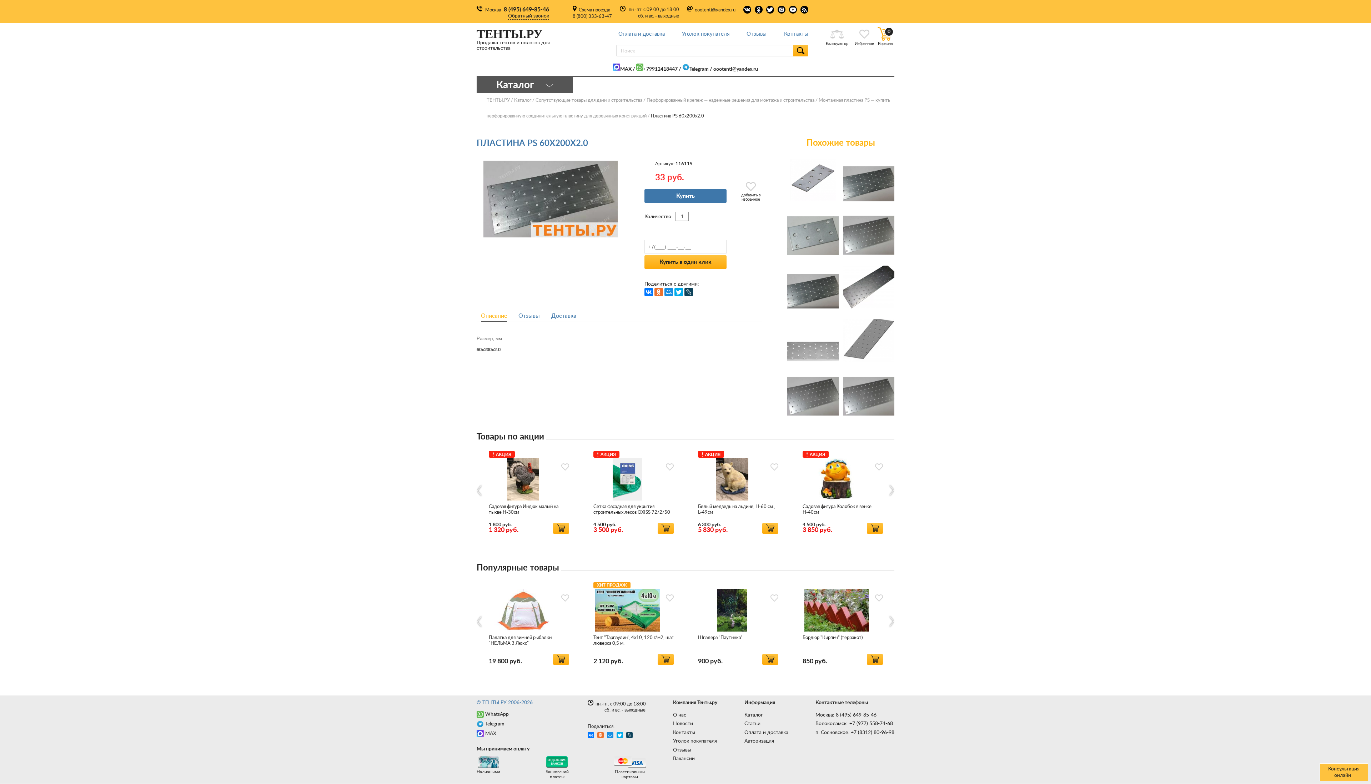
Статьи (752, 723)
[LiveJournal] (688, 292)
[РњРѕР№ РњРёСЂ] (668, 292)
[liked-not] (565, 467)
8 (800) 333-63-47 (592, 16)
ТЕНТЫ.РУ (498, 100)
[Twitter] (678, 292)
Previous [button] (480, 490)
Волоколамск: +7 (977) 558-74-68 (854, 723)
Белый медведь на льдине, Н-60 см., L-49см (736, 509)
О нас (679, 715)
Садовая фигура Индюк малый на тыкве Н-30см (523, 509)
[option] (529, 491)
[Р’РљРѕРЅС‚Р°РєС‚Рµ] (648, 292)
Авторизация (759, 741)
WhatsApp (497, 714)
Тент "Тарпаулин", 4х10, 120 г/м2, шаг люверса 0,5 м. (633, 640)
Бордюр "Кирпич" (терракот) (833, 637)
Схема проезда (594, 10)
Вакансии (684, 758)
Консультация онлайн (1344, 772)
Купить (685, 196)
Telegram (699, 69)
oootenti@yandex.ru (715, 10)
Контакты (796, 34)
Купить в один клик (685, 262)
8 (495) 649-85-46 (526, 9)
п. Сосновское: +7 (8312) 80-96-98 (854, 732)
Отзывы (757, 34)
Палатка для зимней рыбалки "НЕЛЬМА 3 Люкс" (520, 640)
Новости (683, 723)
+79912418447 (660, 69)
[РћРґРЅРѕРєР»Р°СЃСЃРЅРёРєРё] (658, 292)
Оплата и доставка (641, 34)
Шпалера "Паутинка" (720, 637)
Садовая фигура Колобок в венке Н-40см (837, 509)
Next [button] (891, 490)
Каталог (753, 715)
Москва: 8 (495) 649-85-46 (846, 715)
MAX (626, 69)
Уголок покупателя (705, 34)
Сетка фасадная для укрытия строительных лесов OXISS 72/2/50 (631, 509)
